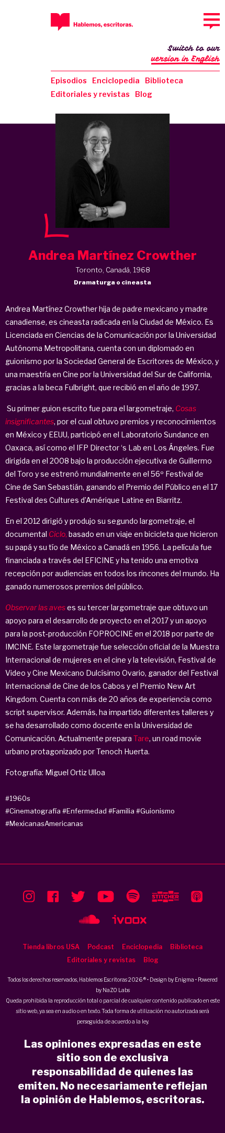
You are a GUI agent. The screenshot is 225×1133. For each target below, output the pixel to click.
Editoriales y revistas (90, 94)
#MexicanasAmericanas (44, 823)
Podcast (100, 947)
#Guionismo (155, 811)
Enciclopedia (116, 80)
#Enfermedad (84, 811)
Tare (141, 738)
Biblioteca (164, 80)
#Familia (121, 811)
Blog (143, 94)
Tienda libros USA (51, 947)
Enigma (184, 979)
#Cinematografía (33, 811)
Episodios (69, 80)
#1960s (17, 798)
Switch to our (185, 53)
